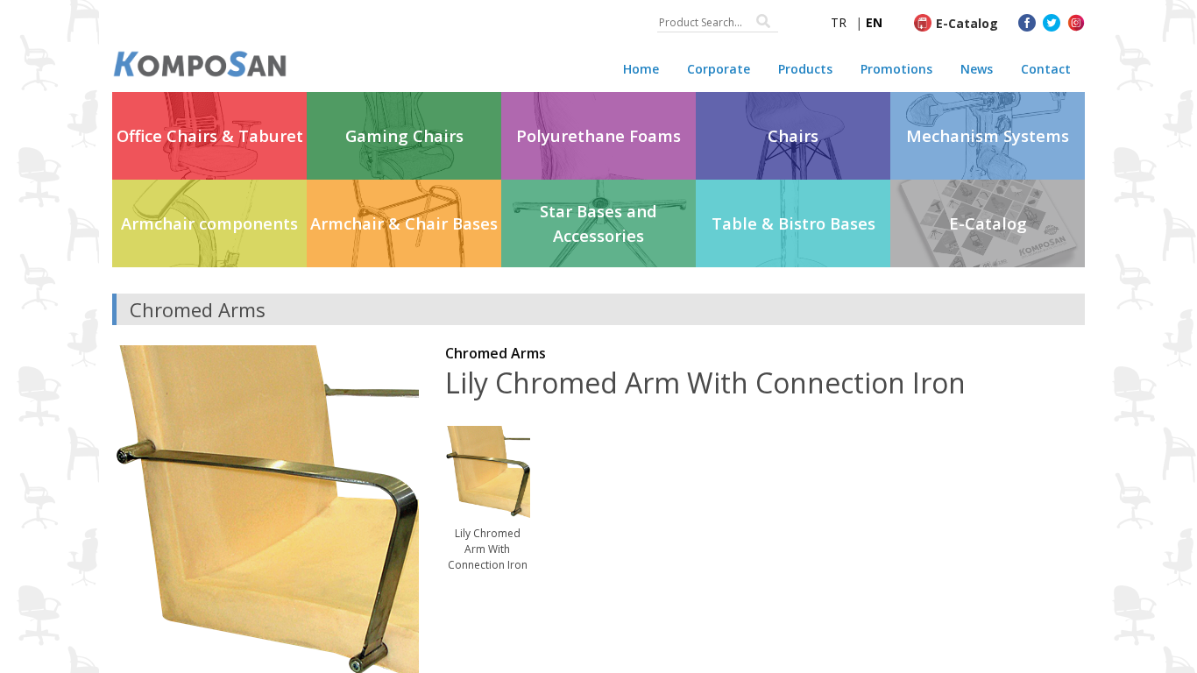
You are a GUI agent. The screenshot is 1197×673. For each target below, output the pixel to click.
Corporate (718, 68)
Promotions (896, 68)
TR (838, 22)
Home (641, 68)
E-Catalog (967, 23)
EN (874, 22)
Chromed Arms (495, 353)
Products (805, 68)
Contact (1046, 68)
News (976, 68)
